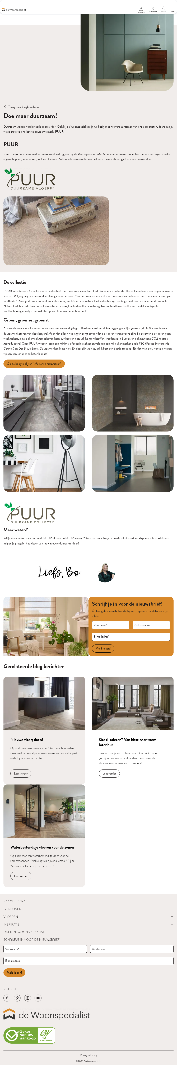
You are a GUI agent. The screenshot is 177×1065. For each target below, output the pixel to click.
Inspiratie (11, 924)
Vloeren (10, 917)
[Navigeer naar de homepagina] (14, 9)
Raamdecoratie (16, 901)
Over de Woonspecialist (23, 932)
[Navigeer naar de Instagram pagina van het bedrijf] (27, 998)
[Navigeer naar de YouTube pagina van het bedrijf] (38, 998)
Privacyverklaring (88, 1055)
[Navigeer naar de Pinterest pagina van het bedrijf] (17, 998)
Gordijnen (12, 909)
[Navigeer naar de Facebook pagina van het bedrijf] (6, 998)
